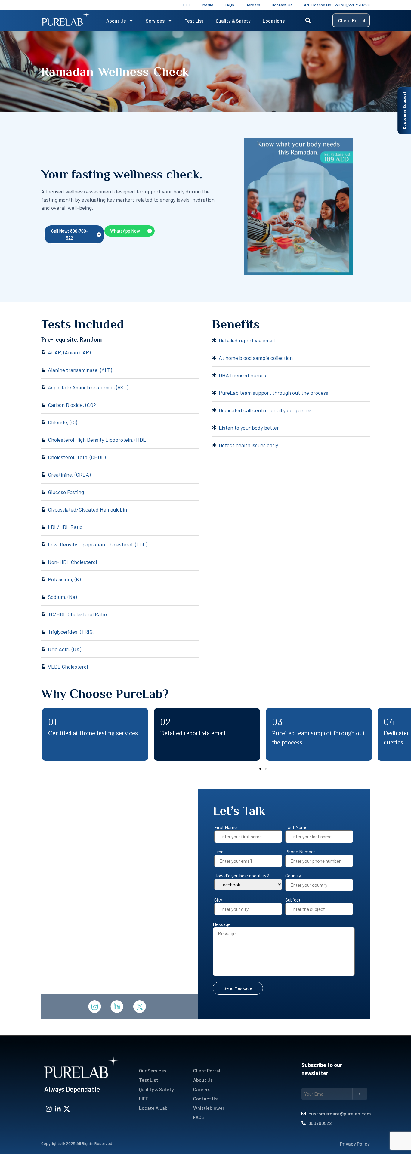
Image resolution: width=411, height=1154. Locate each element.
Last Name (296, 827)
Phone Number (300, 851)
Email (220, 851)
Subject (293, 899)
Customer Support (404, 110)
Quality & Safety (233, 20)
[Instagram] (48, 1108)
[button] (308, 20)
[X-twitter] (66, 1108)
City (218, 899)
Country (293, 875)
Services (155, 20)
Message (221, 924)
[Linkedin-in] (57, 1108)
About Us (116, 20)
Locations (274, 20)
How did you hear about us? (241, 875)
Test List (194, 20)
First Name (225, 827)
